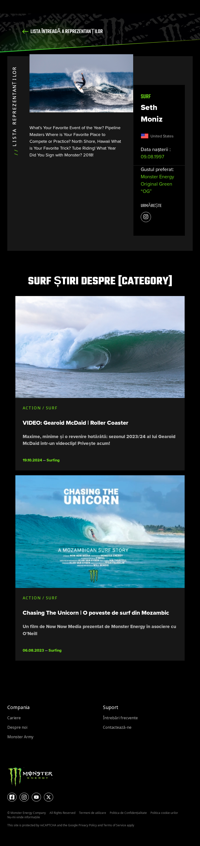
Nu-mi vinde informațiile (23, 817)
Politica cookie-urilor (164, 813)
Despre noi (17, 727)
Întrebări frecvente (120, 718)
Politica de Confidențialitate (128, 813)
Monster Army (20, 737)
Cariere (14, 718)
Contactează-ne (117, 727)
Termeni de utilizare (92, 813)
